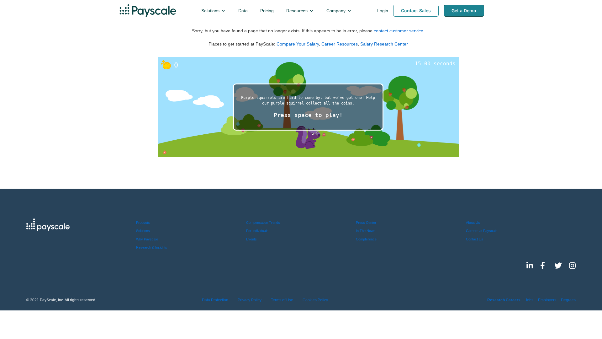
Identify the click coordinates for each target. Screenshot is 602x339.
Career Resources (339, 43)
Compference (366, 239)
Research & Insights (151, 247)
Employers (547, 300)
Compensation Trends (263, 222)
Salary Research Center (384, 43)
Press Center (366, 222)
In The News (365, 231)
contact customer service (398, 30)
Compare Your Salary (298, 43)
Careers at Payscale (481, 231)
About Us (473, 222)
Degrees (568, 300)
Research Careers (503, 300)
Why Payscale (147, 239)
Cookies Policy (315, 300)
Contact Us (474, 239)
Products (143, 222)
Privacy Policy (249, 300)
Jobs (529, 300)
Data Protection (215, 300)
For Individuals (257, 231)
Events (251, 239)
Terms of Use (282, 300)
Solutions (143, 231)
